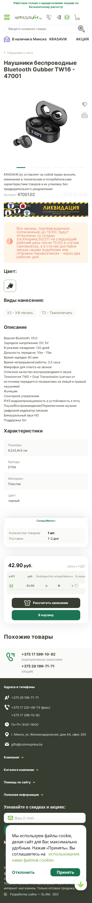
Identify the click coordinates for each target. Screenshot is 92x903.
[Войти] (60, 17)
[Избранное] (67, 17)
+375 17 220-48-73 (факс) (30, 707)
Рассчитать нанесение (50, 603)
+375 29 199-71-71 (25, 697)
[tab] (46, 521)
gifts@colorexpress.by (27, 744)
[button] (7, 17)
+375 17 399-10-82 (25, 715)
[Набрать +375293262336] (49, 17)
